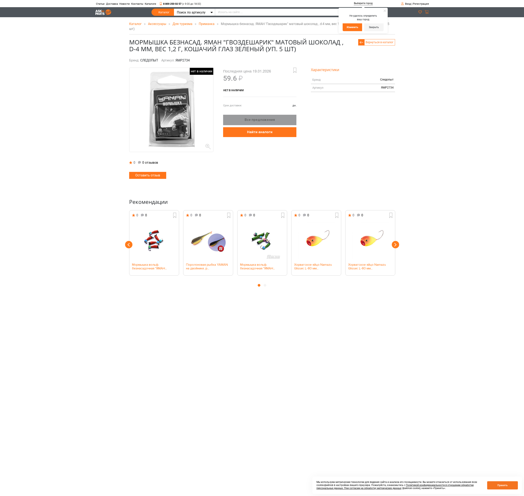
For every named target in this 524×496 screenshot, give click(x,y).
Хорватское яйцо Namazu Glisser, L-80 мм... (313, 266)
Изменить (352, 27)
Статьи (100, 3)
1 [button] (259, 285)
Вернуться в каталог (379, 42)
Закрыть (374, 27)
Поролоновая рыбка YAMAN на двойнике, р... (207, 266)
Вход (408, 3)
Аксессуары (157, 24)
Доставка (112, 3)
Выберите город (363, 3)
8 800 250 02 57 (182, 3)
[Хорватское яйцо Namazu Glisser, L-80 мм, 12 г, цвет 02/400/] (370, 240)
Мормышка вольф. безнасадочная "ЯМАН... (149, 266)
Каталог (163, 12)
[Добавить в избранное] (294, 70)
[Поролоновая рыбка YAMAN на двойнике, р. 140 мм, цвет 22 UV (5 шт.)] (208, 240)
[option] (154, 243)
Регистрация (421, 3)
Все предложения (260, 120)
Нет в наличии (233, 90)
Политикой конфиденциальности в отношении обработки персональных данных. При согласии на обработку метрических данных (395, 487)
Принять (502, 485)
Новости (124, 3)
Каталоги (150, 3)
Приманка (207, 24)
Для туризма (183, 24)
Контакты (137, 3)
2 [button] (265, 285)
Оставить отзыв (147, 175)
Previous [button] (128, 244)
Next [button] (395, 244)
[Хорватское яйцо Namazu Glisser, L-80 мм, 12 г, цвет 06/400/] (316, 240)
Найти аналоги (259, 132)
